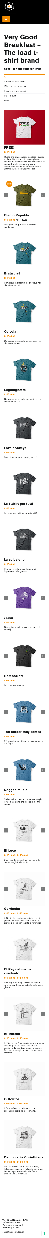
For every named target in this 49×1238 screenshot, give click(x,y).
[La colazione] (24, 540)
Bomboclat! (13, 676)
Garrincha (12, 909)
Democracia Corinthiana (23, 1157)
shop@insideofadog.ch (13, 1232)
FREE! (9, 147)
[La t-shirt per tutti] (24, 484)
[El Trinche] (24, 1014)
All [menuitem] (5, 77)
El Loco (10, 850)
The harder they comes (22, 732)
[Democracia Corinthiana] (24, 1137)
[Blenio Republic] (24, 195)
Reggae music (15, 790)
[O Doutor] (24, 1079)
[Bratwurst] (24, 253)
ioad (25, 53)
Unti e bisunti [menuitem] (10, 95)
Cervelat (11, 331)
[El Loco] (24, 830)
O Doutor (11, 1099)
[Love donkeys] (24, 428)
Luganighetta (15, 390)
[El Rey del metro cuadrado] (24, 949)
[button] (6, 195)
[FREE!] (24, 127)
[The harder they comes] (24, 712)
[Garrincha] (24, 889)
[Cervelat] (24, 311)
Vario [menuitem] (6, 100)
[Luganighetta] (24, 370)
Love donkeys (15, 448)
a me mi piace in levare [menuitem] (14, 81)
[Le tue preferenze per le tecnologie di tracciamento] (44, 1233)
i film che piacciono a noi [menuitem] (15, 86)
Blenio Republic (17, 215)
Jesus (8, 618)
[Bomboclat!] (24, 656)
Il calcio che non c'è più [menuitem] (15, 91)
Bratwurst (12, 273)
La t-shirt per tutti (18, 504)
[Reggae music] (24, 770)
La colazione (14, 559)
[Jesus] (24, 598)
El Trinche (12, 1034)
